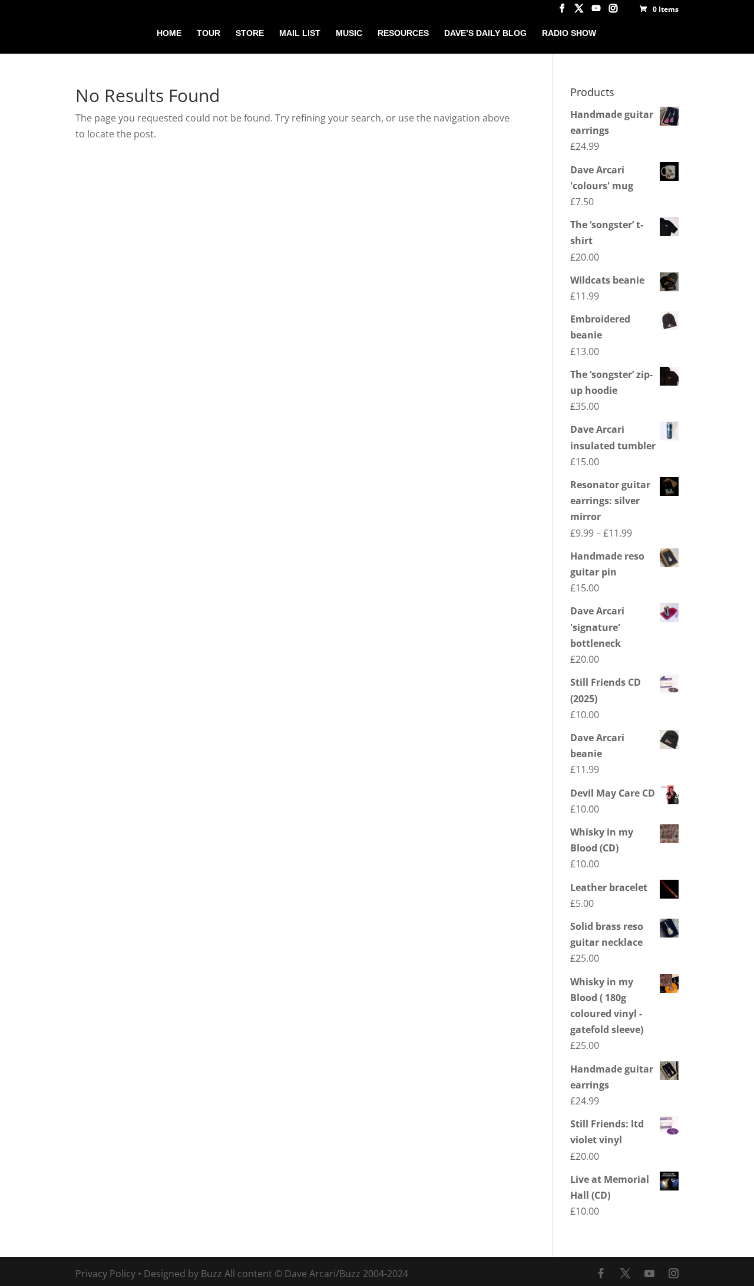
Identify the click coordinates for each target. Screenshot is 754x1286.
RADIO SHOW (569, 33)
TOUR (208, 33)
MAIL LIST (299, 33)
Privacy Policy (105, 1273)
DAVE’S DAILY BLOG (485, 33)
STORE (250, 33)
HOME (169, 33)
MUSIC (349, 33)
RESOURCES (403, 33)
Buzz (211, 1273)
